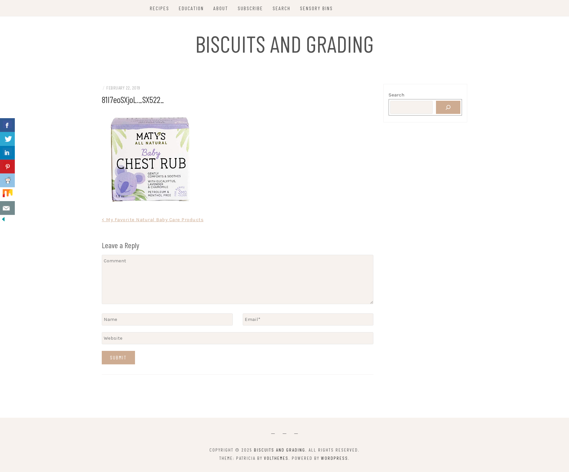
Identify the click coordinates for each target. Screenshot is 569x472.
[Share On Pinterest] (7, 166)
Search (396, 95)
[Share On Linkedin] (7, 153)
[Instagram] (296, 431)
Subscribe (250, 8)
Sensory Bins (316, 8)
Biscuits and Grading (284, 43)
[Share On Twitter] (7, 139)
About (220, 8)
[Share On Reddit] (7, 180)
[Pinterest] (284, 431)
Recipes (159, 8)
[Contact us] (7, 208)
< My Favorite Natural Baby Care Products (152, 220)
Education (191, 8)
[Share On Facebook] (7, 125)
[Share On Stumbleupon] (7, 194)
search (281, 8)
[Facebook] (273, 431)
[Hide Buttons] (3, 219)
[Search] (448, 107)
